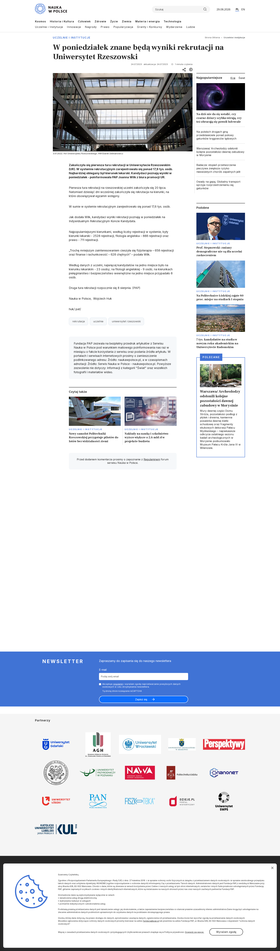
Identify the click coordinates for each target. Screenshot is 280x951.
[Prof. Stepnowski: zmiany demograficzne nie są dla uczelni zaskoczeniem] (220, 235)
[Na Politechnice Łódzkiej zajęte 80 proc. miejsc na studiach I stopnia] (220, 281)
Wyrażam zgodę (226, 931)
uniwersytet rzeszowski (126, 321)
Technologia (172, 21)
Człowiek (84, 21)
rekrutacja (78, 321)
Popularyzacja (123, 27)
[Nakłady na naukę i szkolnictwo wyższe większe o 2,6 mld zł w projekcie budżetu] (151, 421)
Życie (114, 21)
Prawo (105, 27)
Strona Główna (212, 37)
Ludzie (190, 27)
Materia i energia (147, 21)
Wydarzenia (174, 27)
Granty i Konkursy (149, 27)
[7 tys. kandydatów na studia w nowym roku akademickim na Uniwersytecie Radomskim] (220, 326)
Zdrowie (100, 21)
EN (243, 9)
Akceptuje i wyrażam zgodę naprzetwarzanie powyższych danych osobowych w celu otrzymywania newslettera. (141, 685)
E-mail (103, 669)
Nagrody (91, 27)
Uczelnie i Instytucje (49, 27)
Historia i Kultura (62, 21)
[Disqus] (122, 518)
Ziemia (126, 21)
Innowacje (74, 27)
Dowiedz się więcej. (194, 932)
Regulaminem (152, 459)
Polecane (211, 357)
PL (237, 9)
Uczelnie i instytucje (71, 37)
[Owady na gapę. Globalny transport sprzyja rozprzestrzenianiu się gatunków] (220, 185)
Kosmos (40, 21)
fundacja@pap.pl (151, 921)
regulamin (118, 684)
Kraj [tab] (232, 78)
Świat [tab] (242, 78)
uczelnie (98, 321)
